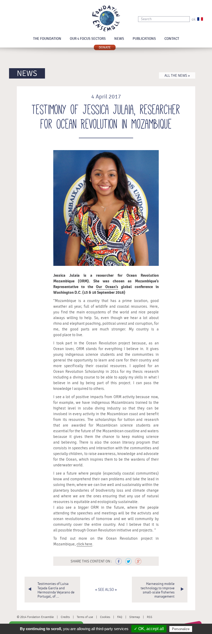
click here (84, 544)
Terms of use (85, 617)
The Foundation (47, 39)
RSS (149, 617)
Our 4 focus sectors (88, 39)
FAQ (119, 617)
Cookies (105, 617)
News (119, 39)
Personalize (181, 629)
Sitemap (134, 617)
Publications (144, 39)
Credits (65, 617)
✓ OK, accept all (149, 629)
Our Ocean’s (107, 286)
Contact (171, 39)
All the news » (177, 76)
